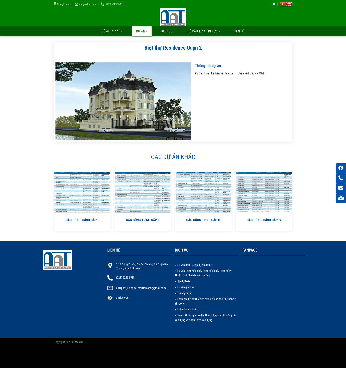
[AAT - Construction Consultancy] (173, 17)
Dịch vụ (166, 31)
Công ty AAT (111, 31)
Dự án (140, 31)
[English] (289, 4)
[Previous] (61, 190)
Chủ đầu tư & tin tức (202, 31)
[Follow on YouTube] (274, 4)
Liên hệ (239, 31)
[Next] (284, 190)
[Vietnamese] (282, 4)
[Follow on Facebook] (270, 4)
